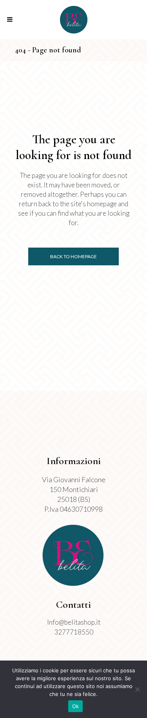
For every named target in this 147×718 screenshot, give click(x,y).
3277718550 (73, 632)
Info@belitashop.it (73, 622)
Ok (75, 706)
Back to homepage (73, 256)
